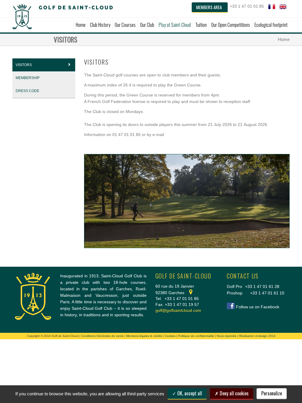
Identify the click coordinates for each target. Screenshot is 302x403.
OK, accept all (189, 393)
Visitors (24, 65)
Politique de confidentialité (196, 336)
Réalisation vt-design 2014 (257, 336)
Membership (28, 78)
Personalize (271, 393)
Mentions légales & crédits (144, 336)
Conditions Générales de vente (102, 336)
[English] (283, 6)
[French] (271, 6)
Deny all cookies (234, 393)
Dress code (27, 91)
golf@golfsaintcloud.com (178, 310)
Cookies (170, 336)
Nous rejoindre (227, 336)
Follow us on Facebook (257, 306)
